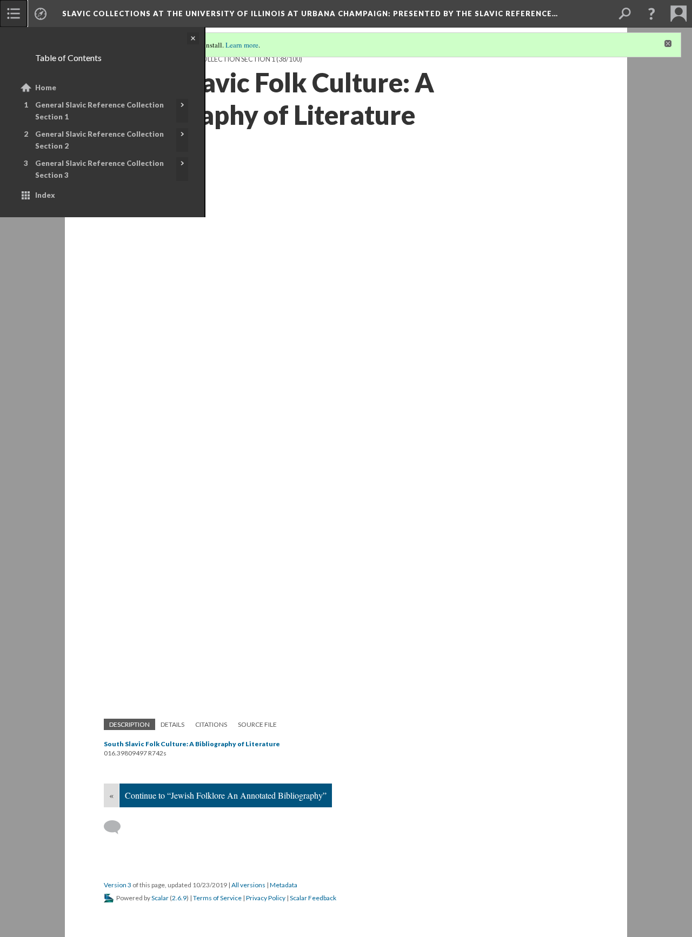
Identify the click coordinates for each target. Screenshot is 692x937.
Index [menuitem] (45, 195)
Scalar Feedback (313, 898)
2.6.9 (179, 898)
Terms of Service (217, 898)
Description (129, 724)
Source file (257, 724)
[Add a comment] (117, 827)
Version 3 (117, 885)
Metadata (283, 885)
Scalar (160, 898)
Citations (211, 724)
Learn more (241, 45)
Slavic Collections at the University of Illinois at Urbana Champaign (310, 13)
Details (172, 724)
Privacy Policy (265, 898)
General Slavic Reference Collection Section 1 (99, 111)
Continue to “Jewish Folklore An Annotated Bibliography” (226, 795)
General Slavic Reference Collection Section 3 (99, 169)
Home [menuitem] (45, 87)
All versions (248, 885)
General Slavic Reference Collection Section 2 (99, 140)
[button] (651, 13)
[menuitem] (13, 13)
